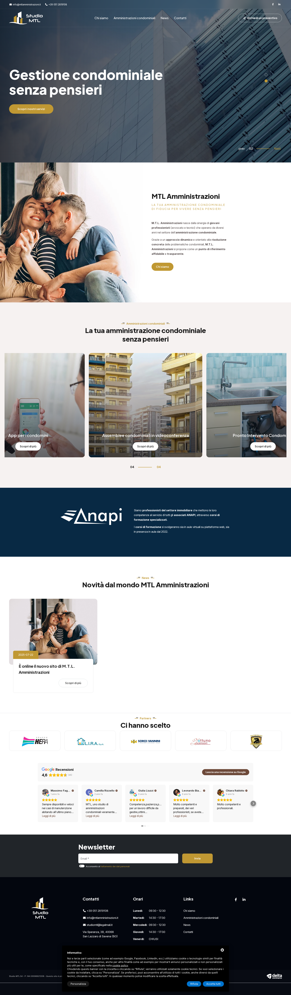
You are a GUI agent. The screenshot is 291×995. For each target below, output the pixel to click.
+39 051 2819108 (57, 4)
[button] (37, 803)
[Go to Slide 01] (266, 74)
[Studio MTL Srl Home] (26, 17)
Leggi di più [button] (48, 816)
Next (277, 148)
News (165, 18)
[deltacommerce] (274, 976)
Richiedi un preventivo (262, 18)
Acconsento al (108, 866)
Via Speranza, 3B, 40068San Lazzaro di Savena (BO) (100, 934)
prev (242, 148)
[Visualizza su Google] (45, 792)
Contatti (180, 18)
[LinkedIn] (279, 4)
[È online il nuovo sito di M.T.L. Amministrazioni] (53, 631)
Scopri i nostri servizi (31, 122)
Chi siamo (101, 18)
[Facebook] (272, 4)
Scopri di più (27, 446)
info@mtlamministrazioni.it (26, 4)
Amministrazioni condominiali (134, 18)
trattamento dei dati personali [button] (115, 866)
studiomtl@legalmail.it (99, 925)
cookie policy (120, 965)
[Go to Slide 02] (266, 80)
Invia (197, 858)
